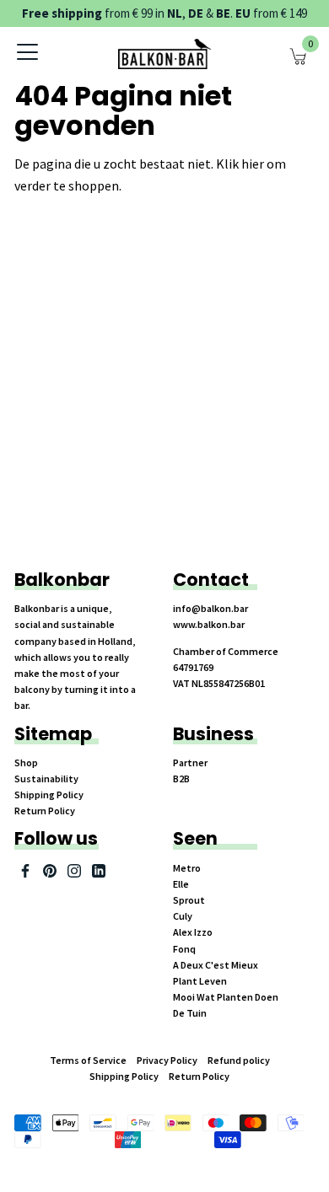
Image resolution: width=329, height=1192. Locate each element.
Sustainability (46, 778)
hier (252, 163)
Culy (182, 916)
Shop (26, 762)
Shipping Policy (49, 794)
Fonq (184, 948)
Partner (190, 762)
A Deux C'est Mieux (215, 964)
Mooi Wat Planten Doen (225, 997)
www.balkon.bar (209, 624)
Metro (187, 868)
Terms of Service (88, 1060)
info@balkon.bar (210, 608)
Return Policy (44, 810)
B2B (181, 778)
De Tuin (190, 1013)
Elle (181, 884)
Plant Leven (200, 981)
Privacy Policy (167, 1060)
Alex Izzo (193, 932)
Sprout (189, 900)
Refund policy (239, 1060)
